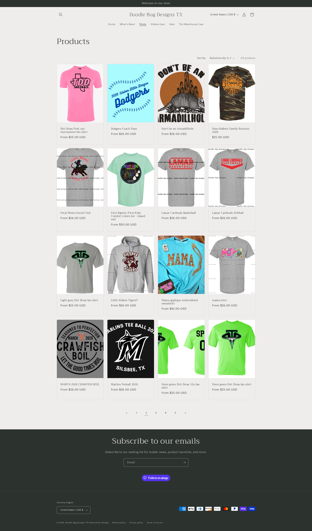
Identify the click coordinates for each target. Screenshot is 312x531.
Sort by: (201, 58)
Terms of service (155, 523)
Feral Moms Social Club (75, 212)
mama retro (219, 300)
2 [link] (146, 413)
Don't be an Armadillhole (178, 128)
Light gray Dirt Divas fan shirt (79, 300)
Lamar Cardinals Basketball (179, 212)
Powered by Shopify (99, 523)
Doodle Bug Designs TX (76, 523)
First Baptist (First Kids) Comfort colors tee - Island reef (128, 216)
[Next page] (185, 413)
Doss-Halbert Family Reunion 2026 (231, 130)
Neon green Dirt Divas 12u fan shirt (181, 386)
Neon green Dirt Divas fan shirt (231, 384)
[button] (61, 15)
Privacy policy (136, 523)
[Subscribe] (184, 462)
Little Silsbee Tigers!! (124, 300)
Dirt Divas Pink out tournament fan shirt (73, 130)
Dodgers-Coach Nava (124, 128)
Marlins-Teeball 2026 (124, 384)
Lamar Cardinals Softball (228, 212)
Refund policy (119, 523)
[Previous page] (127, 413)
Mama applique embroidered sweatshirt (180, 302)
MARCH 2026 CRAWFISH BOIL (79, 384)
